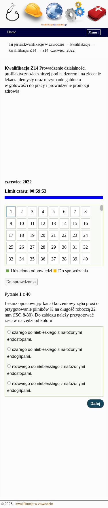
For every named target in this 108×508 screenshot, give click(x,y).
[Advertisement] (54, 137)
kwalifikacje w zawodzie (34, 503)
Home (11, 32)
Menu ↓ (94, 32)
